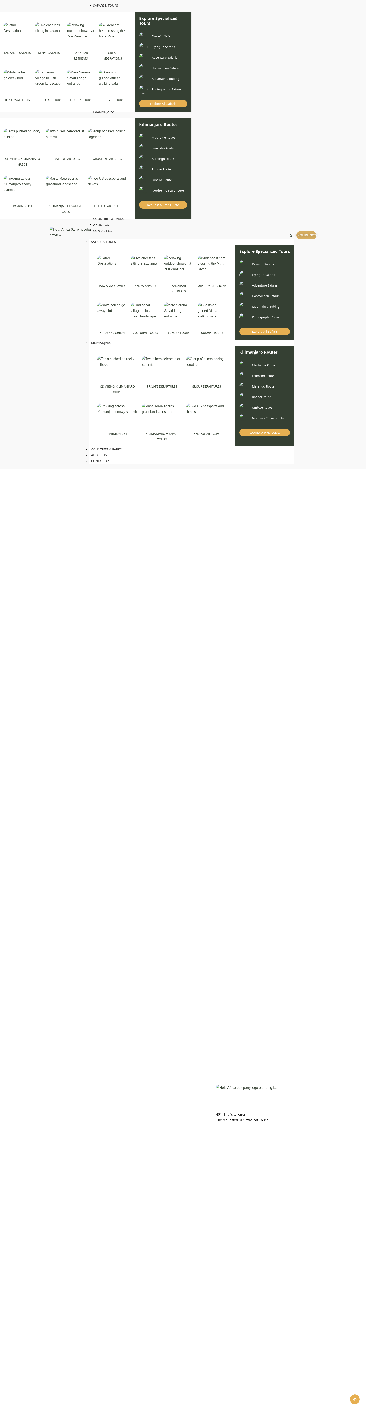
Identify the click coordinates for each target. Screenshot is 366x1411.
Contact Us (100, 461)
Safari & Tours (103, 242)
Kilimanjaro (101, 343)
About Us (99, 455)
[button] (291, 236)
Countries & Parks (106, 449)
